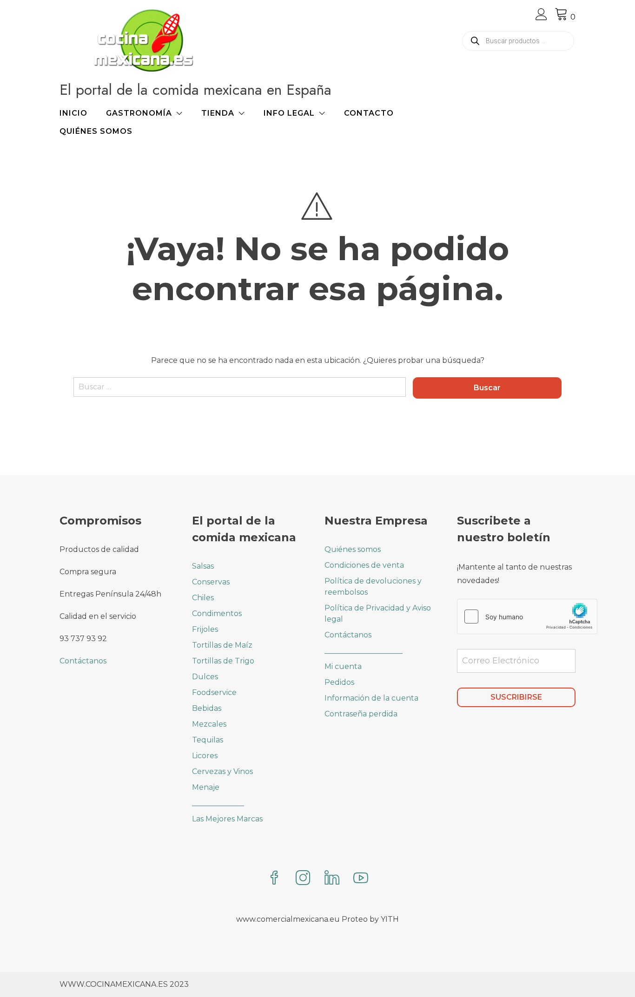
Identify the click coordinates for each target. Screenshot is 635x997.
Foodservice (214, 692)
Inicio (73, 113)
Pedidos (339, 682)
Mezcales (209, 724)
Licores (205, 755)
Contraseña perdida (360, 713)
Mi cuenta (343, 666)
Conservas (211, 581)
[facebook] (274, 878)
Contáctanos (83, 660)
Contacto (369, 113)
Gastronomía (139, 113)
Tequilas (207, 739)
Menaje (205, 787)
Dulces (205, 676)
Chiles (203, 597)
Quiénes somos (96, 131)
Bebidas (206, 708)
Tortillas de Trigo (223, 660)
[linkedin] (331, 878)
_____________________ (363, 650)
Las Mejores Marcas (227, 818)
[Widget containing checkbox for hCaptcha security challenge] (527, 616)
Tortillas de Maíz (222, 645)
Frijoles (205, 629)
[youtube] (360, 878)
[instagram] (303, 878)
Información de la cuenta (371, 698)
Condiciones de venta (364, 565)
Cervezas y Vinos (222, 771)
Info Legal (289, 113)
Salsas (203, 566)
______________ (218, 803)
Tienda (217, 113)
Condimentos (217, 613)
